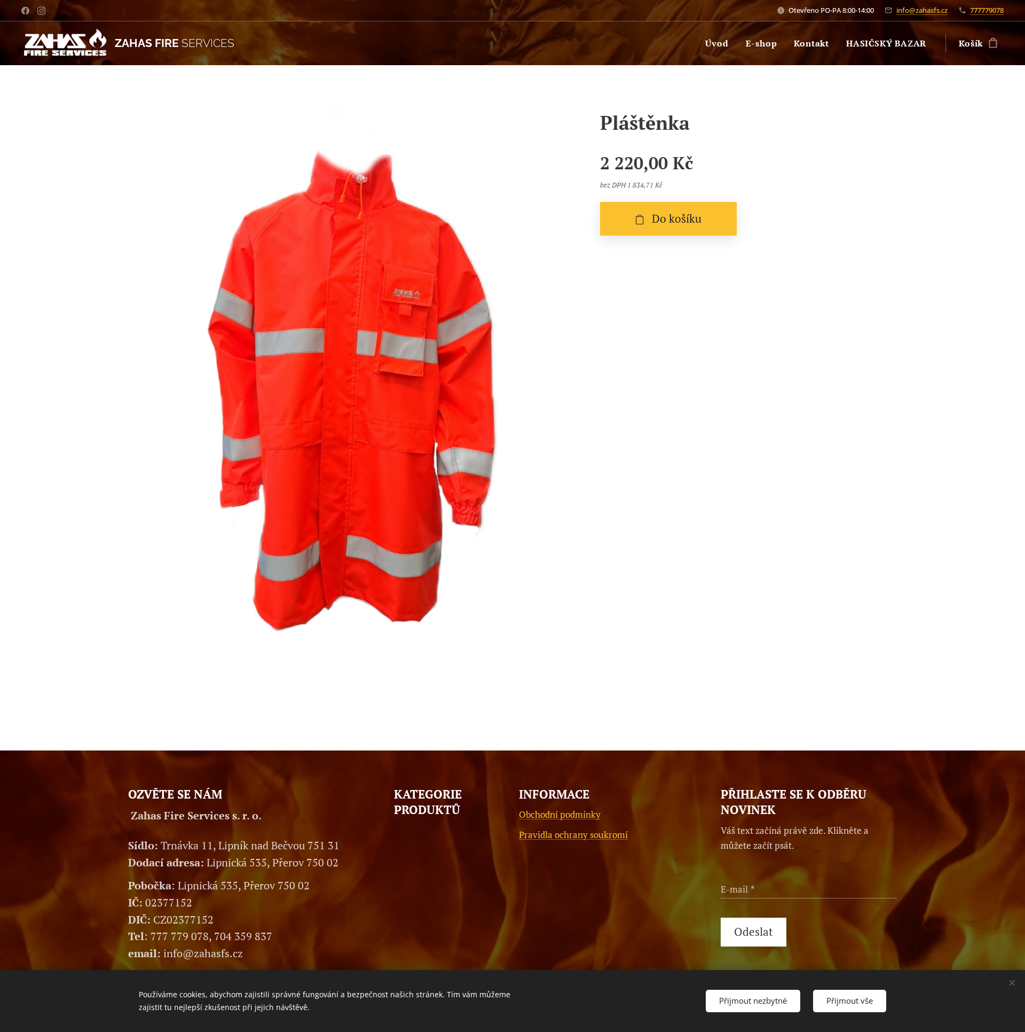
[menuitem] (720, 43)
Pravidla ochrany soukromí (573, 834)
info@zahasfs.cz (922, 10)
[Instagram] (41, 11)
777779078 (987, 10)
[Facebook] (25, 11)
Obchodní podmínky (560, 814)
